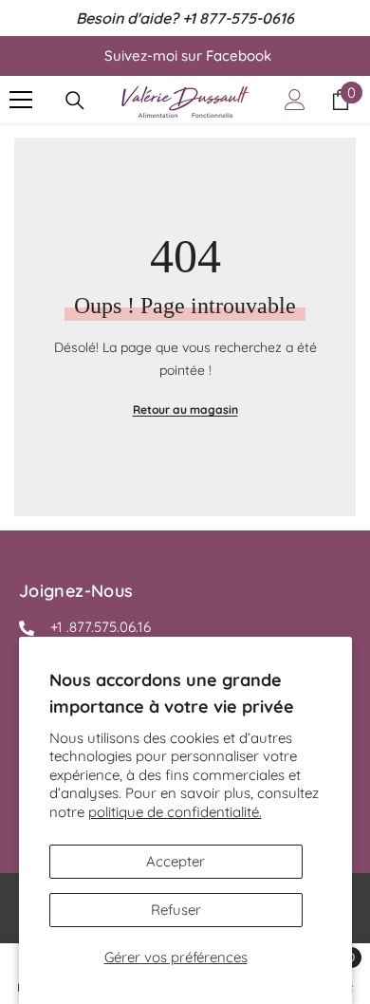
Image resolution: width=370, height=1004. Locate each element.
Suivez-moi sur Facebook (187, 55)
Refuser (176, 910)
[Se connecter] (295, 99)
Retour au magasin (185, 409)
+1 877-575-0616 (238, 18)
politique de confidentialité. (175, 812)
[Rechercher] (75, 100)
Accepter (175, 861)
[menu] (20, 99)
